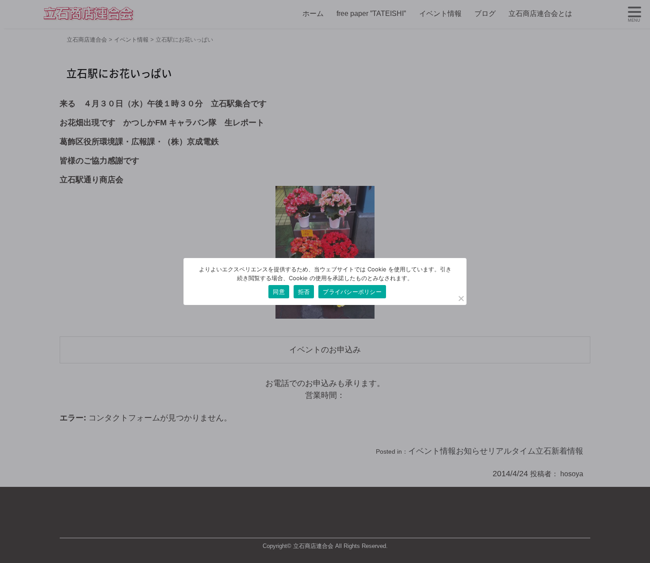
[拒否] (460, 298)
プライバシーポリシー (352, 291)
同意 (279, 291)
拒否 (304, 291)
